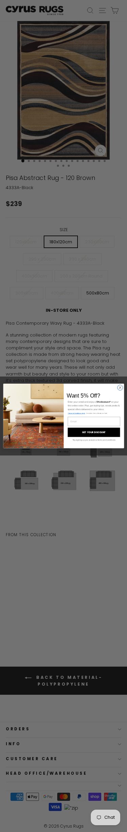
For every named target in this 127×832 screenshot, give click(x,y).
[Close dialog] (120, 387)
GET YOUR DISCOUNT (93, 432)
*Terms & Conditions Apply (76, 413)
